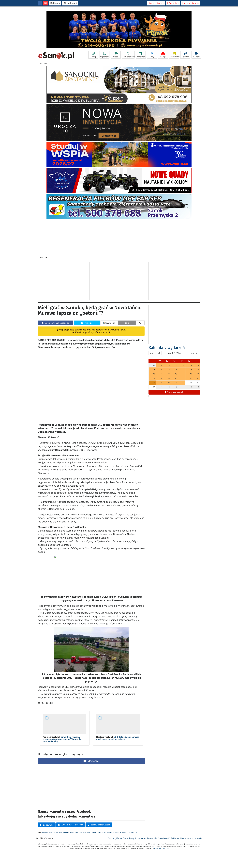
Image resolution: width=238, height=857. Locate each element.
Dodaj (93, 57)
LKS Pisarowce (80, 832)
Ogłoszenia (104, 57)
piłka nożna (102, 832)
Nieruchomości (128, 57)
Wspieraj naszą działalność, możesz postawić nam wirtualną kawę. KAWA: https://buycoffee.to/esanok (92, 331)
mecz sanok (92, 832)
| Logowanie (47, 825)
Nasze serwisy (187, 838)
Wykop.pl (110, 323)
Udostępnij (92, 761)
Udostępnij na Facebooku (56, 323)
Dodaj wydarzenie (191, 3)
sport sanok (132, 832)
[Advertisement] (119, 237)
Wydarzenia (174, 57)
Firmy (152, 57)
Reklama (55, 3)
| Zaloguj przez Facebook (71, 825)
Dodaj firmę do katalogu (134, 838)
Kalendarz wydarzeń (167, 347)
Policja (163, 57)
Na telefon (140, 57)
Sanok (124, 832)
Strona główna (115, 838)
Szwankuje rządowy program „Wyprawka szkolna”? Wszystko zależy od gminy (62, 739)
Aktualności (70, 3)
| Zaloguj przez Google (99, 825)
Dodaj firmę (173, 3)
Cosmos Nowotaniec (50, 832)
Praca (115, 57)
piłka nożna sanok (114, 832)
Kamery (196, 57)
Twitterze (87, 323)
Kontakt (198, 838)
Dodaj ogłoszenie (157, 3)
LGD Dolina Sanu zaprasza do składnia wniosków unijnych (117, 738)
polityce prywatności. (161, 848)
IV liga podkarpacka (66, 832)
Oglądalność (164, 838)
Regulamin (152, 838)
